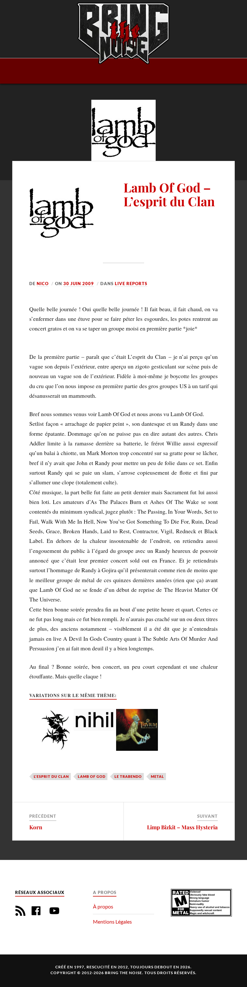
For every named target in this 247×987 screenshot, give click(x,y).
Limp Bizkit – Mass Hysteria (182, 827)
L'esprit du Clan (51, 776)
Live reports (131, 283)
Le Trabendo (128, 776)
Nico (43, 283)
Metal (157, 776)
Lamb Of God (91, 776)
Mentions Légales (112, 921)
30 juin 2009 (78, 283)
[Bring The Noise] (123, 33)
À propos (103, 906)
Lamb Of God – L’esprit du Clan (169, 194)
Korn (35, 827)
